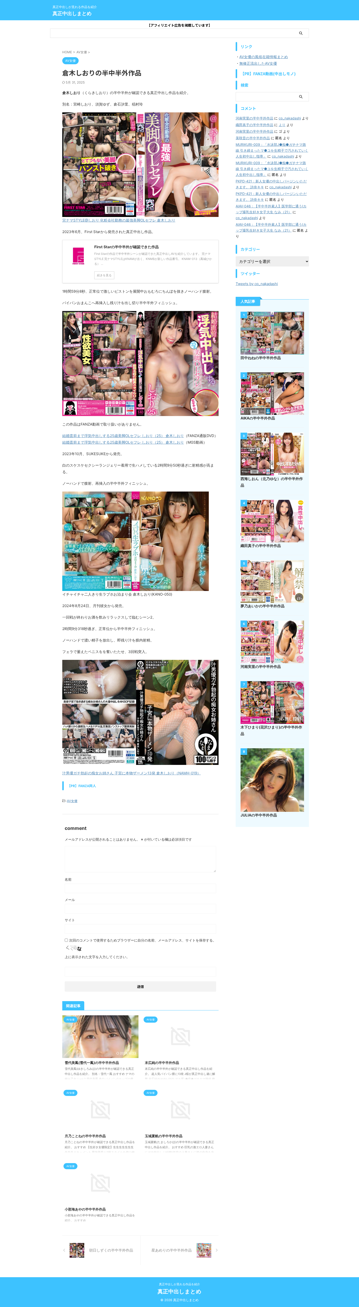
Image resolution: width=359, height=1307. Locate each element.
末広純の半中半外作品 (162, 1063)
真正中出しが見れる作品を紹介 (179, 1284)
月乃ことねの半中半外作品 (85, 1136)
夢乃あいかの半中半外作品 (263, 606)
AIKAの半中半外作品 (258, 418)
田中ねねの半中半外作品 (261, 357)
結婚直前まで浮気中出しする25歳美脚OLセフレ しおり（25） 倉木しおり (123, 435)
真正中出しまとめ (72, 13)
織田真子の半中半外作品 (254, 125)
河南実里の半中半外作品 (254, 118)
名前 (68, 879)
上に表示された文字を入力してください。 (97, 957)
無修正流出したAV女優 (258, 63)
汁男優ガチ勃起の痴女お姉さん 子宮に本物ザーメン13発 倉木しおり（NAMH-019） (131, 773)
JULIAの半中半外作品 (259, 815)
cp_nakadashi (290, 118)
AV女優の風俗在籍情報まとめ (263, 56)
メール (70, 900)
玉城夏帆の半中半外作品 (163, 1136)
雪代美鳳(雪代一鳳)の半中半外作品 (92, 1063)
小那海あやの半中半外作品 (85, 1209)
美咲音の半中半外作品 (253, 138)
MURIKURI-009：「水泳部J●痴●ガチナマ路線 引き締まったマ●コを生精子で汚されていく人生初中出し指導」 (272, 150)
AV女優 (72, 801)
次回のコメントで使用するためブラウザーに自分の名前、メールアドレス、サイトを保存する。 (142, 940)
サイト (70, 920)
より (282, 125)
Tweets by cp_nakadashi (257, 283)
